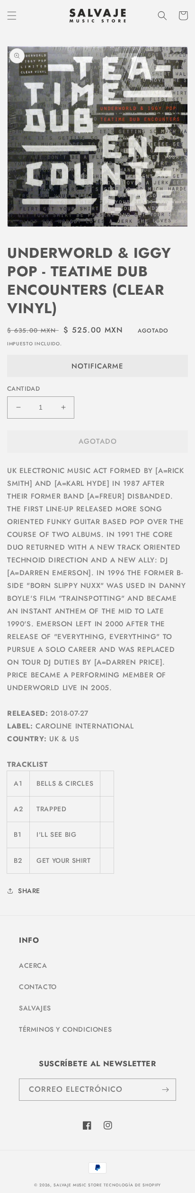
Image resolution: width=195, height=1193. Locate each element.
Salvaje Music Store (77, 1185)
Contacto (38, 986)
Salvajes (35, 1008)
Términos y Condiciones (65, 1029)
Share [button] (29, 890)
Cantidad (23, 388)
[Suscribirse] (165, 1090)
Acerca (33, 965)
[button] (11, 15)
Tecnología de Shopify (132, 1185)
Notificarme (97, 366)
